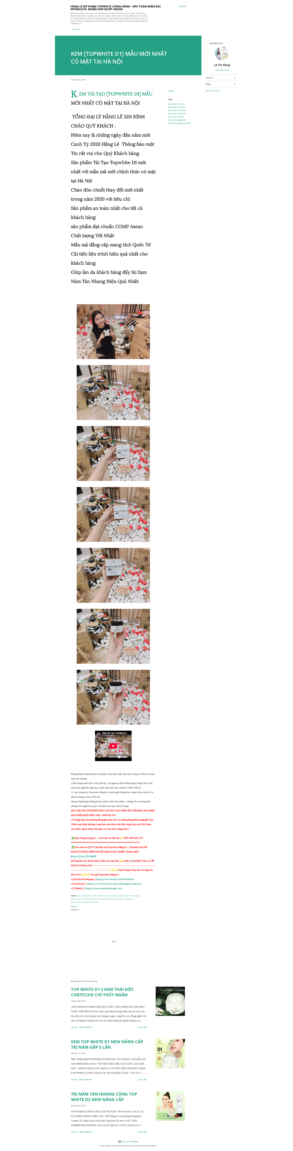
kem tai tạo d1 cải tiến (176, 107)
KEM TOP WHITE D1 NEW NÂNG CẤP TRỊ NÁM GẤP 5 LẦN (107, 1044)
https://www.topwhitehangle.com (103, 888)
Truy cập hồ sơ (222, 70)
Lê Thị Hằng (222, 65)
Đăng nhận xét (85, 1027)
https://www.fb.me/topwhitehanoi (115, 879)
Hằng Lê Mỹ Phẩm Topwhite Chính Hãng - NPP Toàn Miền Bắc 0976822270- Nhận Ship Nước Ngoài (116, 7)
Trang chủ (76, 29)
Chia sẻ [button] (171, 91)
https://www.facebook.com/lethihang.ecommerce (114, 883)
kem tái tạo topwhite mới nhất (179, 123)
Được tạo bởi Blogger (129, 1141)
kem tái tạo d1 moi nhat (177, 113)
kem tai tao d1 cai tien (176, 104)
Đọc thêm (142, 1027)
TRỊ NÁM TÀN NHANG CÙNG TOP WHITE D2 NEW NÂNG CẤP (104, 1096)
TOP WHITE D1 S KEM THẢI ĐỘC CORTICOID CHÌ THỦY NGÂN (102, 992)
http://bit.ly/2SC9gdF (83, 856)
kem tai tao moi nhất (175, 117)
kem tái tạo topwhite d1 (177, 120)
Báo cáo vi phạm (213, 90)
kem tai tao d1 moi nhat (177, 110)
